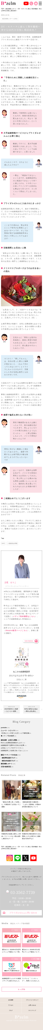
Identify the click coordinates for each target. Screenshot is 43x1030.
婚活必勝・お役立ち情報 (9, 740)
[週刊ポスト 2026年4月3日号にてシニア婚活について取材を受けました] (11, 937)
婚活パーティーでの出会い (9, 755)
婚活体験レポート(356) (9, 19)
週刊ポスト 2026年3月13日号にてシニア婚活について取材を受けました (31, 951)
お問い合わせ (36, 3)
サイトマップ (32, 1010)
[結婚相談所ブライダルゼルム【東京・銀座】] (8, 3)
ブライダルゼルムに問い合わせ (23, 913)
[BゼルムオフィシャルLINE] (17, 857)
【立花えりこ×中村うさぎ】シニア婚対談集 (15, 733)
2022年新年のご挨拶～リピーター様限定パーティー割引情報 (11, 710)
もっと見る (21, 989)
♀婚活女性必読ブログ (8, 761)
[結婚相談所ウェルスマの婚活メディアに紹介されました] (11, 966)
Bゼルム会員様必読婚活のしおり (11, 742)
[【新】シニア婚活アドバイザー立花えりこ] (33, 857)
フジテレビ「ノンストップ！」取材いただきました (30, 980)
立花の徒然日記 (6, 766)
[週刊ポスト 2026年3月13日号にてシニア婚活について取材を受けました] (31, 937)
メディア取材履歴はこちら (24, 616)
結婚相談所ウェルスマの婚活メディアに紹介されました (11, 980)
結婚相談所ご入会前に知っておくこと (13, 750)
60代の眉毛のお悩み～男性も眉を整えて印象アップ (31, 710)
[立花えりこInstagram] (9, 857)
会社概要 (10, 1000)
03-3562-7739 (22, 892)
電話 (31, 3)
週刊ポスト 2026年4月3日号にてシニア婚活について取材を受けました (11, 951)
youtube (4, 727)
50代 (3, 543)
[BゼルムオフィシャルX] (25, 857)
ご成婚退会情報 (12, 543)
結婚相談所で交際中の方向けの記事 (12, 745)
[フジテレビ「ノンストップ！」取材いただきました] (31, 966)
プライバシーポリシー (32, 1000)
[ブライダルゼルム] (21, 1017)
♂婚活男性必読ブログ (8, 758)
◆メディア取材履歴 (7, 736)
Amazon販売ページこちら (16, 630)
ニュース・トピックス (8, 730)
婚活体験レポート (7, 763)
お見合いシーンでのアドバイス (11, 748)
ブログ (11, 1010)
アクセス (10, 1005)
